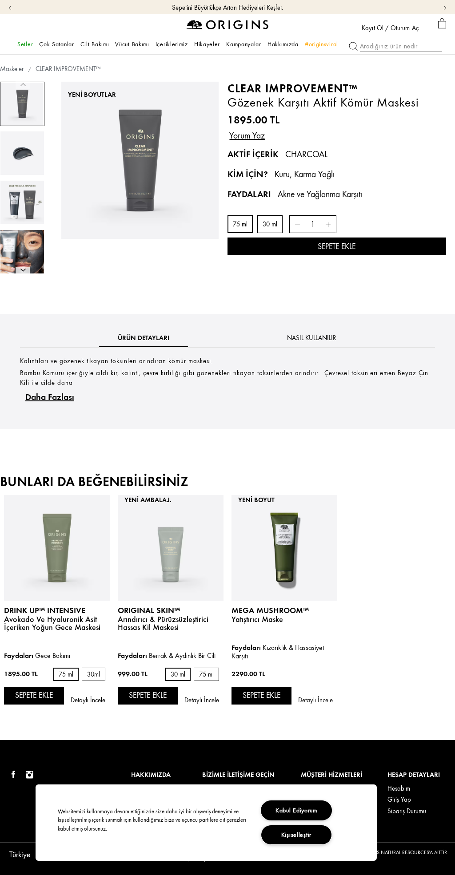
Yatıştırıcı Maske (257, 619)
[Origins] (228, 24)
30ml (93, 674)
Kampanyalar (243, 44)
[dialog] (442, 24)
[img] (13, 775)
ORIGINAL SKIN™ (149, 610)
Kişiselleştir (296, 834)
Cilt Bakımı (94, 44)
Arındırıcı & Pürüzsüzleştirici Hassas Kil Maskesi (163, 623)
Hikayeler (207, 44)
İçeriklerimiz (172, 44)
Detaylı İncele (88, 700)
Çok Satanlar (56, 44)
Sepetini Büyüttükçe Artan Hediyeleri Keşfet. (227, 8)
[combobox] (25, 852)
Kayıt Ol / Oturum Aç (390, 28)
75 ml (240, 224)
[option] (22, 104)
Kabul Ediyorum (296, 810)
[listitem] (57, 612)
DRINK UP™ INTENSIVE (44, 610)
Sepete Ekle (336, 246)
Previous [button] (23, 85)
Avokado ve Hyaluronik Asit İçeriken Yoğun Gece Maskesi (52, 623)
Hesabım (398, 788)
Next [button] (23, 270)
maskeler (12, 69)
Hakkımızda (283, 44)
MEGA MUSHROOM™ (270, 610)
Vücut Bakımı (132, 44)
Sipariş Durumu (406, 811)
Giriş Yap (399, 800)
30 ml (270, 224)
